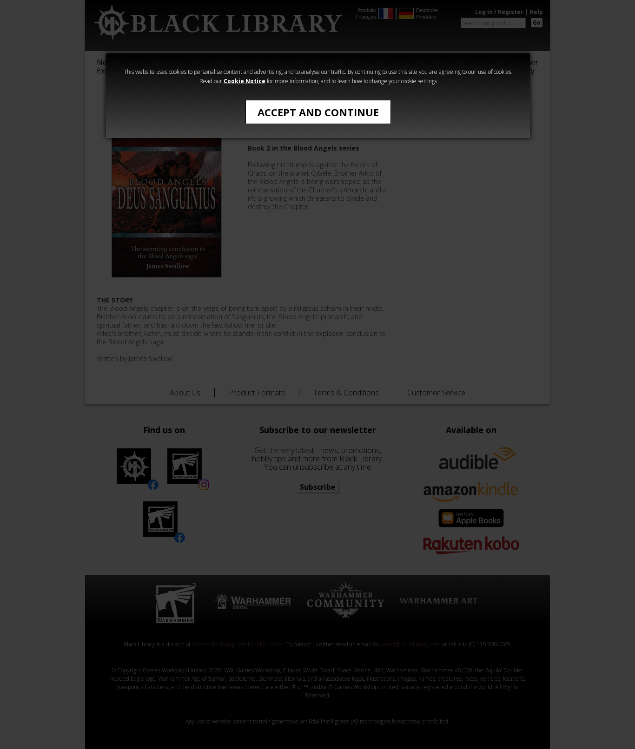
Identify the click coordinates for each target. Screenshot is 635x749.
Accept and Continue (318, 112)
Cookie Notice (244, 81)
